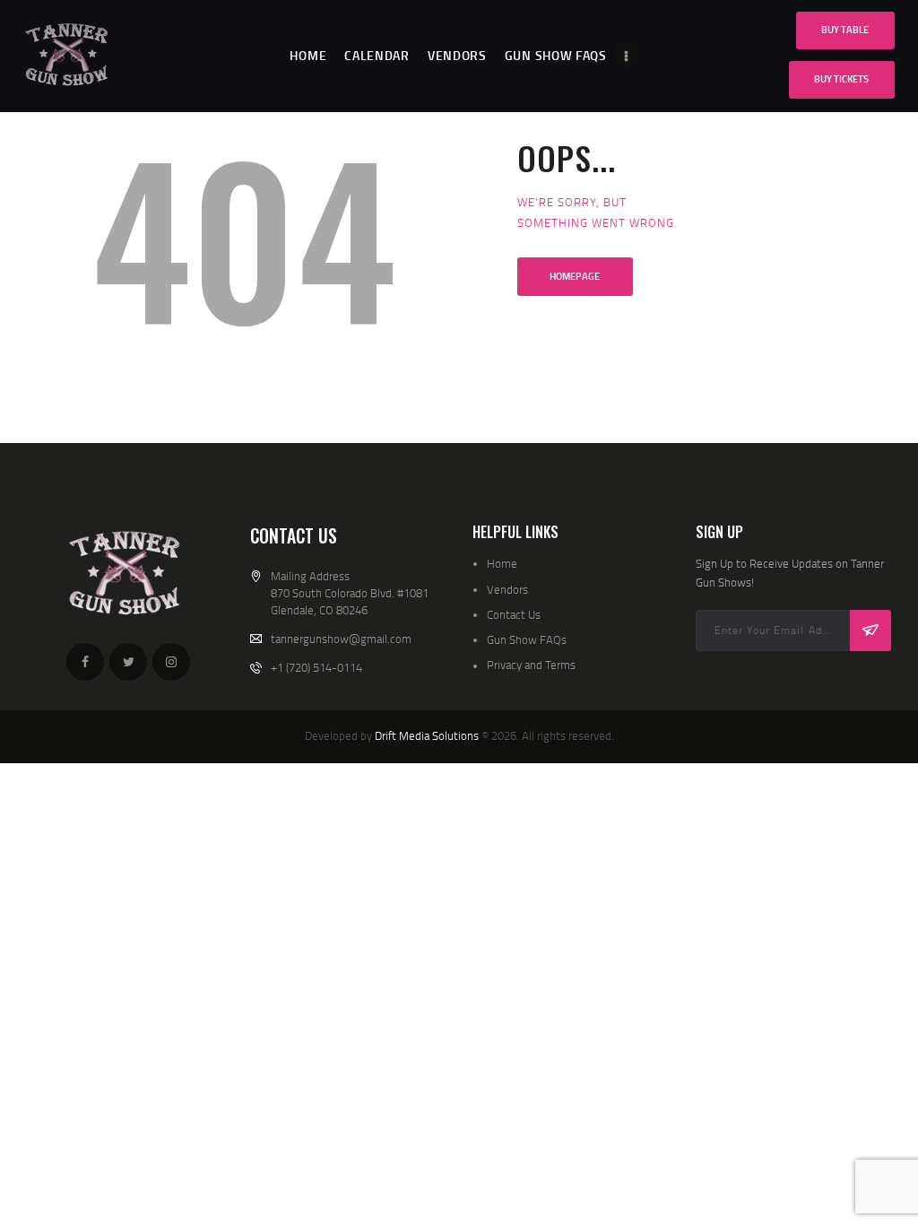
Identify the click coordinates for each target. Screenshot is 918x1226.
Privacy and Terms (531, 664)
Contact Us (514, 614)
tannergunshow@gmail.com (341, 638)
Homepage (575, 276)
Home (502, 563)
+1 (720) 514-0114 (316, 667)
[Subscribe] (870, 630)
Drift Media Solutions (427, 735)
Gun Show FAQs (527, 639)
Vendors (507, 589)
